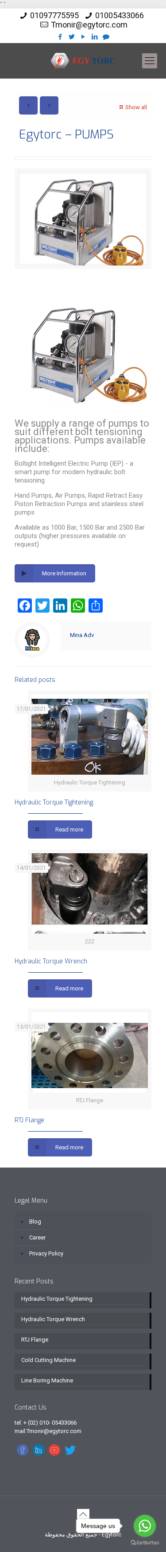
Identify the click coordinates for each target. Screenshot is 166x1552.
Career (37, 1237)
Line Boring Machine (47, 1380)
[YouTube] (83, 37)
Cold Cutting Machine (48, 1360)
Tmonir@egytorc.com (89, 24)
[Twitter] (71, 37)
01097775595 (54, 15)
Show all (136, 107)
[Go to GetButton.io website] (145, 1543)
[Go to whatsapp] (145, 1526)
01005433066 (119, 15)
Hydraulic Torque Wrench (51, 961)
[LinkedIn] (94, 37)
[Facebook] (60, 37)
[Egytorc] (83, 61)
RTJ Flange (29, 1120)
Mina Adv (82, 635)
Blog (35, 1221)
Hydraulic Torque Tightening (54, 802)
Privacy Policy (46, 1253)
